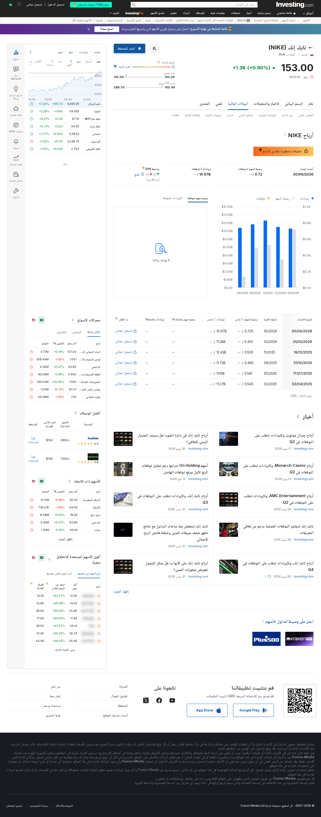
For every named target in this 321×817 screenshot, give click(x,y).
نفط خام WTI (92, 119)
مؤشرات (83, 52)
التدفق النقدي (246, 115)
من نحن (55, 686)
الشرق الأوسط (134, 21)
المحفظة (123, 705)
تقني (218, 103)
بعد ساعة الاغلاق (185, 21)
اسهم (60, 52)
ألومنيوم (95, 141)
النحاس (96, 134)
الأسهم (306, 20)
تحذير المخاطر (14, 805)
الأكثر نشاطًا (93, 332)
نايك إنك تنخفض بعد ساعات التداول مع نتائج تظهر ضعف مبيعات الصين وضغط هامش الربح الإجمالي (175, 533)
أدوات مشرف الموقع (115, 715)
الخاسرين (62, 332)
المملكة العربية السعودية (266, 21)
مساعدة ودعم (52, 705)
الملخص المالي (305, 115)
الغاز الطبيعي (93, 149)
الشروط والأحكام (64, 805)
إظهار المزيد (121, 591)
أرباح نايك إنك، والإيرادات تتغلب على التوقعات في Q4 (278, 566)
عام (311, 103)
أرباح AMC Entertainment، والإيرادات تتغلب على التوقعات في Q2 (278, 499)
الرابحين (77, 332)
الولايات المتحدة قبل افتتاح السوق (215, 21)
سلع (71, 52)
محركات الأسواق (88, 320)
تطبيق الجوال (119, 696)
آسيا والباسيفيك (114, 21)
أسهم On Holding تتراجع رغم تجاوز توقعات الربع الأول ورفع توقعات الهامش (175, 468)
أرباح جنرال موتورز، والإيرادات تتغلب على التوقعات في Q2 (283, 438)
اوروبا (148, 21)
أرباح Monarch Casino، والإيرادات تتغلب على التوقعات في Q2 (278, 468)
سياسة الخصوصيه (39, 805)
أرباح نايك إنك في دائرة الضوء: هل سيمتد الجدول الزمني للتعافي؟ (173, 438)
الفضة (97, 111)
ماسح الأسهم (157, 13)
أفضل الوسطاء (90, 413)
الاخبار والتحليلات (266, 103)
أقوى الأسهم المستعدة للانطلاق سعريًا (78, 559)
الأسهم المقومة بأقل (82, 21)
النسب (230, 115)
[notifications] (19, 4)
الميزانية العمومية (267, 115)
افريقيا (99, 21)
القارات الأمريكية (163, 21)
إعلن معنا (54, 696)
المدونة (123, 686)
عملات (97, 52)
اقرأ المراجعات (33, 440)
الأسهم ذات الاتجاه (87, 481)
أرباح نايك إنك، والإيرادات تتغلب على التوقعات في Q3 (172, 499)
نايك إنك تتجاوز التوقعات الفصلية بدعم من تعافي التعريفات (278, 529)
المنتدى (205, 103)
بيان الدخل (287, 115)
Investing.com (303, 448)
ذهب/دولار (94, 104)
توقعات (175, 115)
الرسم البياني (294, 103)
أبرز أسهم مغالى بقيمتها (59, 573)
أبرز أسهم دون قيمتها (89, 573)
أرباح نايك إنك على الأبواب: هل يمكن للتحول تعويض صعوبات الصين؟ (176, 566)
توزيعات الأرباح (213, 115)
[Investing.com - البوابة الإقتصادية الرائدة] (294, 4)
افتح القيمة (124, 66)
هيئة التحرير (53, 715)
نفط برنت (95, 126)
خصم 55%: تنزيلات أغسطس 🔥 (91, 4)
